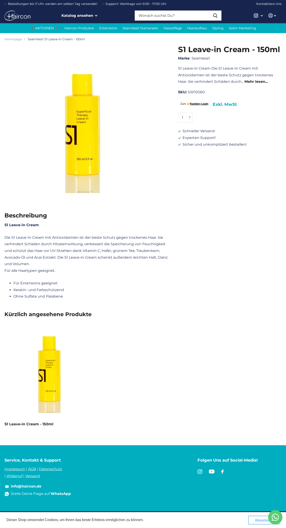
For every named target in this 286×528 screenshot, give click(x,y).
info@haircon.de (26, 486)
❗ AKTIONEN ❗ (44, 28)
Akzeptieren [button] (264, 520)
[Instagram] (200, 471)
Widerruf (14, 476)
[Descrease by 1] (191, 121)
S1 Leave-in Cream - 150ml (28, 424)
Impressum (14, 469)
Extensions (108, 28)
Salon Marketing (242, 28)
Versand (32, 476)
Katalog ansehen (77, 15)
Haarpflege (172, 28)
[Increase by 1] (191, 114)
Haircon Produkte (79, 28)
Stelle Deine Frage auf (41, 494)
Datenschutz (50, 469)
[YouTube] (211, 471)
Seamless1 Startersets (140, 28)
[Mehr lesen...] (258, 16)
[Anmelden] (272, 16)
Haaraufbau (197, 28)
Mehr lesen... (256, 82)
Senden (215, 16)
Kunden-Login (199, 103)
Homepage (13, 39)
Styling (217, 28)
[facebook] (222, 471)
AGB (32, 469)
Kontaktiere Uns (269, 4)
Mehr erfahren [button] (156, 520)
